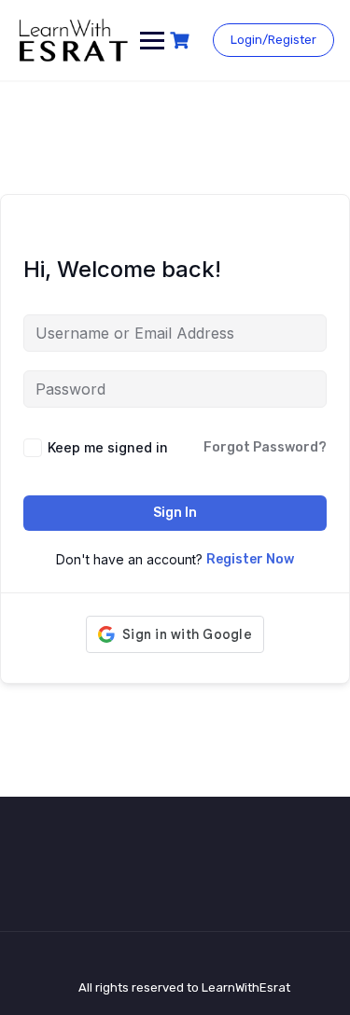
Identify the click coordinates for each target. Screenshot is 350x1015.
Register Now (250, 559)
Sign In (175, 513)
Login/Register (273, 40)
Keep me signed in (108, 447)
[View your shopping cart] (182, 40)
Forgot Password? (265, 447)
